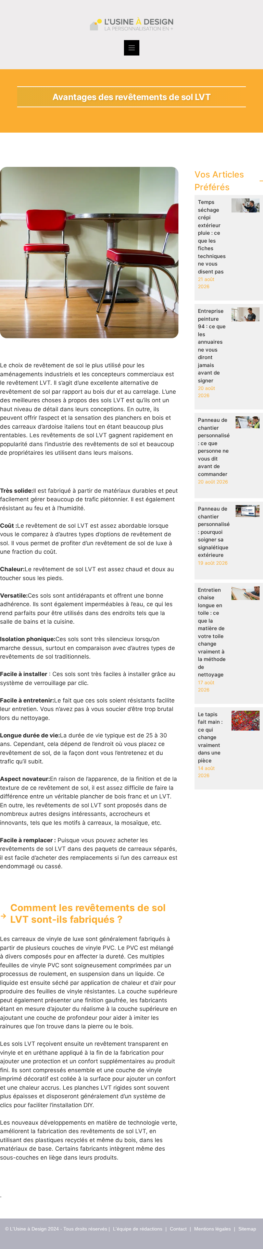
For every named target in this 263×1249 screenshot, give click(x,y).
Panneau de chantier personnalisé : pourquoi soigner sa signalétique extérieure (214, 531)
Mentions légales (212, 1229)
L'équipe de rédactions (137, 1229)
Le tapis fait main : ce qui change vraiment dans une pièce (210, 737)
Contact (178, 1229)
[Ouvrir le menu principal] (131, 48)
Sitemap (247, 1229)
